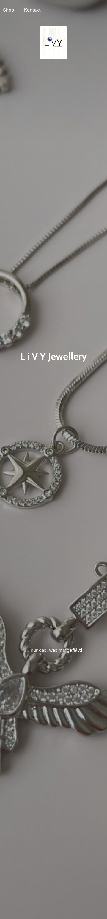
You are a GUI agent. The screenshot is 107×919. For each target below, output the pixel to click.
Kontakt (32, 10)
